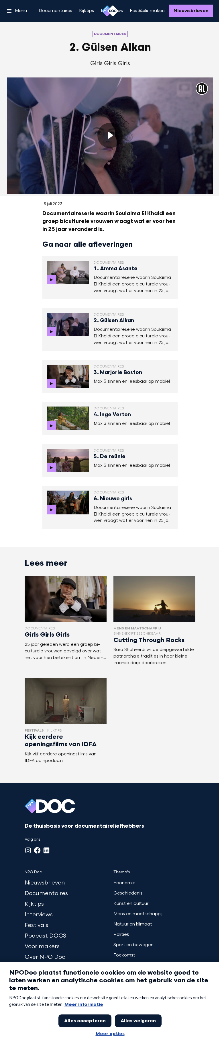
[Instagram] (28, 850)
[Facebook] (37, 850)
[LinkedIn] (46, 850)
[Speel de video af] (110, 135)
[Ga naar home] (110, 11)
